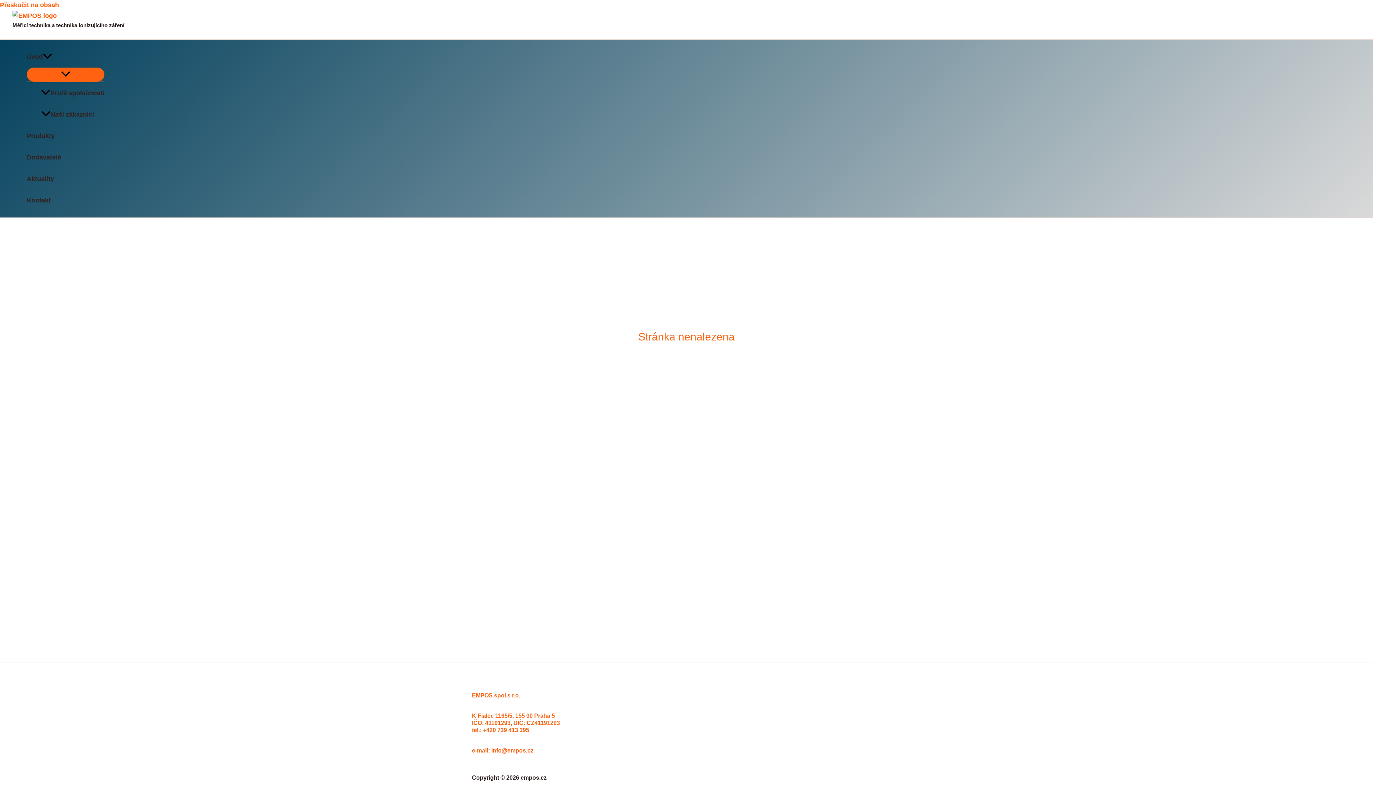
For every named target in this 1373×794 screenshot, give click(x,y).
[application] (47, 57)
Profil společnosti (77, 93)
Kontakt (39, 200)
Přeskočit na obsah (29, 5)
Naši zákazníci (72, 114)
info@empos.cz (512, 751)
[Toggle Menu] (65, 75)
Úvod (35, 56)
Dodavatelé (44, 157)
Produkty (41, 135)
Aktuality (40, 178)
